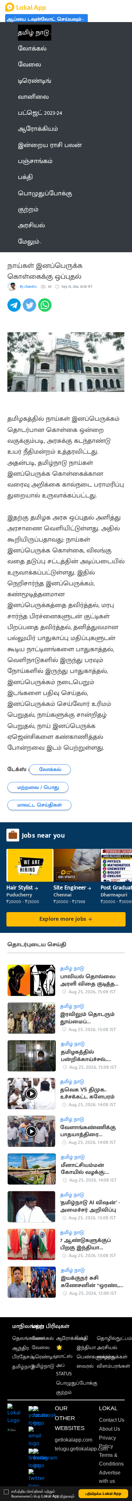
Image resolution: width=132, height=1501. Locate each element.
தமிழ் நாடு (33, 32)
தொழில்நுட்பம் (114, 1338)
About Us (109, 1429)
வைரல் (85, 1366)
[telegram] (15, 308)
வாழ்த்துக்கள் (112, 1357)
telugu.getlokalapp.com (81, 1448)
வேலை (41, 1347)
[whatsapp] (46, 308)
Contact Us (111, 1420)
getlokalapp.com (73, 1439)
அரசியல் (107, 1347)
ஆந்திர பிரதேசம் (22, 1352)
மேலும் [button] (28, 241)
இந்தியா (86, 1347)
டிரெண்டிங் (44, 1357)
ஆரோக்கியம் (71, 1338)
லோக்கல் (43, 1338)
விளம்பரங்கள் (113, 1366)
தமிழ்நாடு (23, 1367)
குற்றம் (64, 1392)
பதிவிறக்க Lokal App (103, 1493)
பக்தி (82, 1338)
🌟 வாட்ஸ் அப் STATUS (64, 1360)
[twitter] (30, 308)
